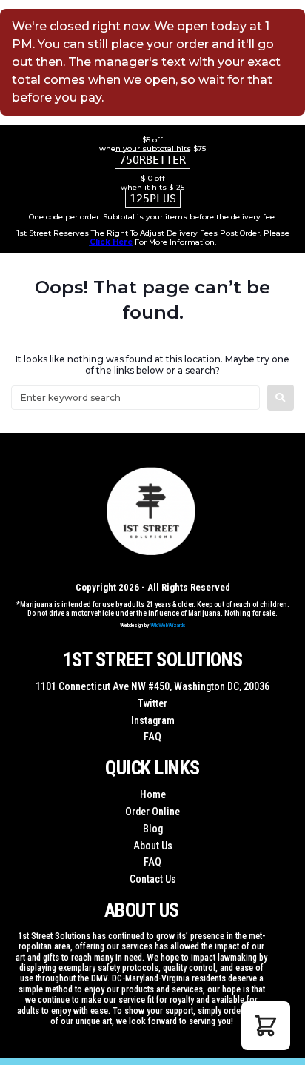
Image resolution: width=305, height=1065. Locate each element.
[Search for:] (135, 397)
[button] (265, 1025)
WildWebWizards (168, 625)
